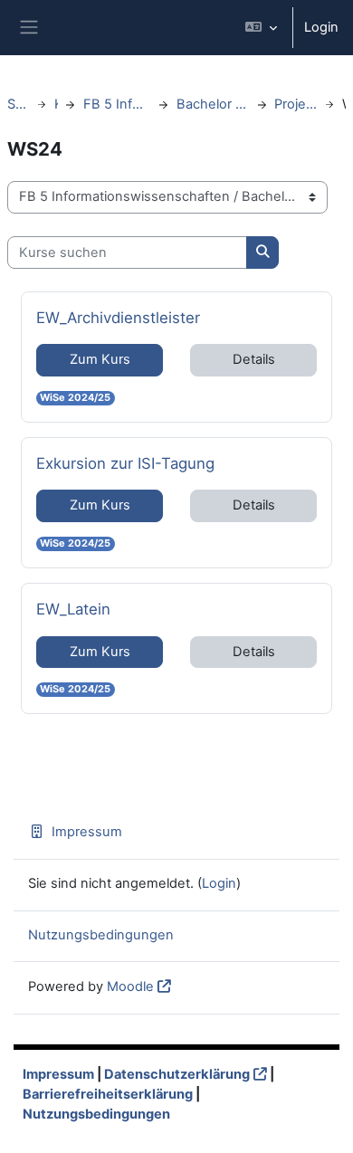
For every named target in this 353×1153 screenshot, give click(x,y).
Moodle (130, 986)
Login (321, 27)
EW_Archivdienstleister (118, 317)
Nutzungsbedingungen (101, 935)
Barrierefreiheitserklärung (108, 1094)
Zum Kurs (100, 359)
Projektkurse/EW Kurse (295, 104)
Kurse (56, 104)
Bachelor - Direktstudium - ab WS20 (213, 104)
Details (254, 359)
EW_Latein (73, 608)
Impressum (87, 832)
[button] (261, 27)
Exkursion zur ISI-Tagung (125, 462)
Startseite (18, 104)
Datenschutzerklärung (177, 1074)
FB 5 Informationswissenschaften (116, 104)
